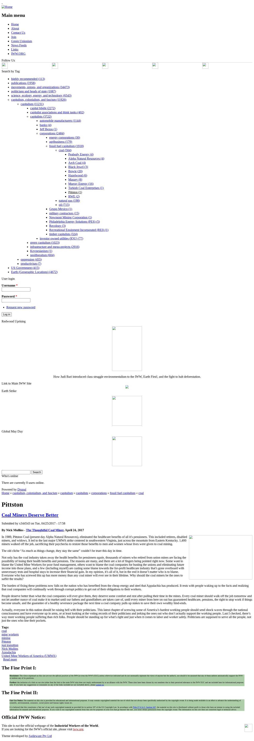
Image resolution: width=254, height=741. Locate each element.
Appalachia (9, 652)
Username (10, 285)
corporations (99, 493)
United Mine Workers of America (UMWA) (29, 656)
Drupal (21, 489)
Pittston (6, 641)
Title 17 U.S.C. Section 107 (144, 707)
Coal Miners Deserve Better (30, 515)
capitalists (82, 493)
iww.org (78, 729)
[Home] (7, 7)
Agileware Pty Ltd (40, 736)
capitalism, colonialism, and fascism (35, 493)
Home (5, 493)
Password (9, 296)
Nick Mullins (10, 648)
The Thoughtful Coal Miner (45, 530)
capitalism (66, 493)
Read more (10, 659)
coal (141, 493)
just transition (10, 645)
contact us (100, 685)
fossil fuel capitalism (122, 493)
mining (6, 638)
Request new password (20, 307)
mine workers (10, 634)
